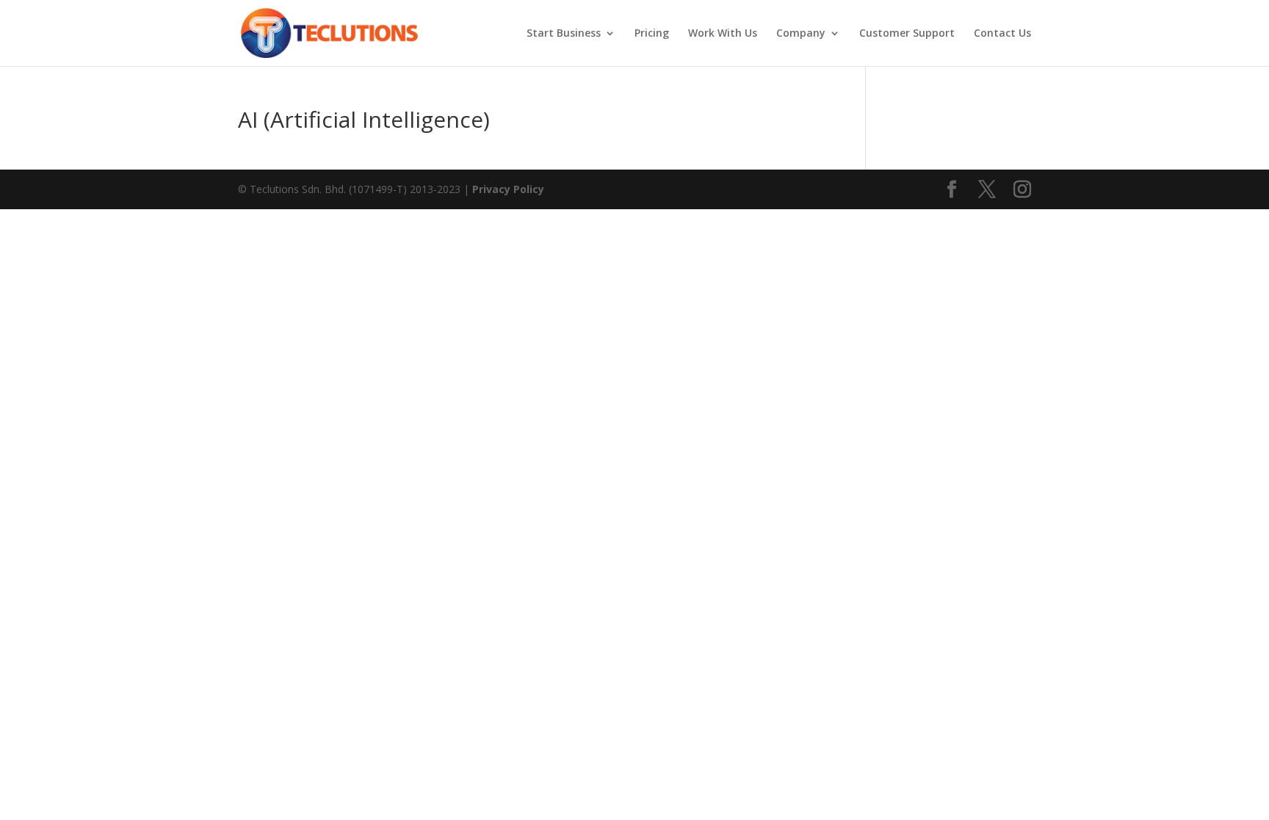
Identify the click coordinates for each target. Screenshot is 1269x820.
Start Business (564, 34)
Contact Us (1002, 34)
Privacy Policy (508, 189)
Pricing (651, 34)
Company (800, 34)
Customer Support (907, 34)
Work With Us (722, 34)
